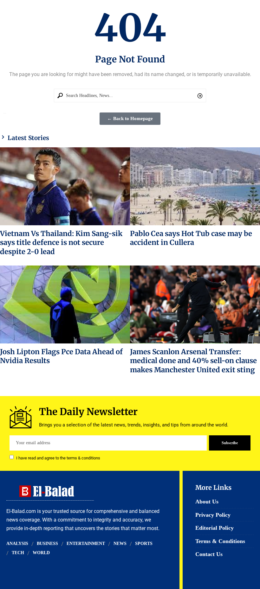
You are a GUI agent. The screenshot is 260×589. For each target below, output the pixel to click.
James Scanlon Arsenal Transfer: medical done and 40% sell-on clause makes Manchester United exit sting (193, 360)
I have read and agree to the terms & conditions (58, 457)
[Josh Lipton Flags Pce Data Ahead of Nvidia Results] (65, 304)
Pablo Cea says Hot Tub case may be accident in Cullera (191, 238)
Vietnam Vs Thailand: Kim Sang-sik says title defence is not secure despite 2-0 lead (61, 242)
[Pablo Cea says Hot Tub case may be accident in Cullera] (195, 186)
